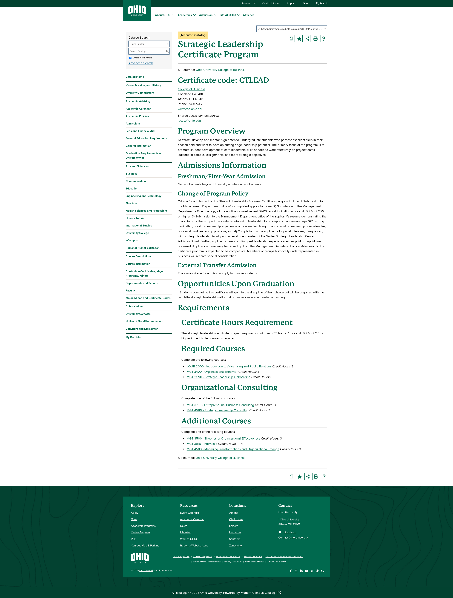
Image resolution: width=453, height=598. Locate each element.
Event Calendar (189, 513)
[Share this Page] (307, 38)
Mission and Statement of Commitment (284, 556)
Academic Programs (143, 526)
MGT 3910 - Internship (202, 443)
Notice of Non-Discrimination (144, 321)
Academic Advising (138, 101)
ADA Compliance (181, 556)
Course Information (138, 264)
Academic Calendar (138, 109)
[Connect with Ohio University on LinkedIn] (301, 571)
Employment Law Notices (228, 556)
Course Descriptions (138, 256)
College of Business (191, 89)
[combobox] (291, 28)
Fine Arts (131, 203)
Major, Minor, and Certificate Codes (148, 298)
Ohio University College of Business (220, 69)
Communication (136, 181)
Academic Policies (137, 116)
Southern (234, 539)
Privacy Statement (233, 561)
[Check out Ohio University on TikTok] (317, 571)
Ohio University (146, 570)
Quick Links (269, 3)
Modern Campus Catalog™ (258, 592)
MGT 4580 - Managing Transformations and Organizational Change (233, 449)
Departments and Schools (142, 283)
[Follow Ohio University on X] (312, 571)
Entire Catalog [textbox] (137, 44)
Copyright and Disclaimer (142, 329)
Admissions (133, 123)
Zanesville (235, 545)
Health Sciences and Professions (147, 211)
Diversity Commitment (140, 93)
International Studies (139, 225)
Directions (290, 532)
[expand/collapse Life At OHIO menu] (238, 15)
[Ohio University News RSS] (322, 571)
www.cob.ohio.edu (190, 109)
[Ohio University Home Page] (140, 557)
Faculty (130, 290)
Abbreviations (134, 306)
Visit (133, 539)
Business (131, 174)
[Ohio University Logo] (137, 14)
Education (132, 188)
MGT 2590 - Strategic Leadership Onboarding (218, 377)
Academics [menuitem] (185, 15)
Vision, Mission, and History (143, 85)
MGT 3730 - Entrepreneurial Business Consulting (220, 405)
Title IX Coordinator (276, 561)
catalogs (181, 592)
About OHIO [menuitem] (162, 15)
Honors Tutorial (135, 218)
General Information (138, 146)
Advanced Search (140, 63)
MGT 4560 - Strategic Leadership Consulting (217, 410)
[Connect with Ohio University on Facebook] (290, 571)
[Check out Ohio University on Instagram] (296, 571)
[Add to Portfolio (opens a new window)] (299, 38)
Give (305, 3)
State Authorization (254, 561)
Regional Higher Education (142, 248)
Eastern (233, 526)
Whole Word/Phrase (142, 57)
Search (323, 3)
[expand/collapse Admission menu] (215, 15)
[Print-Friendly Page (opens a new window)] (315, 38)
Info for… (247, 3)
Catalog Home (135, 77)
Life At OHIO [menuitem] (228, 15)
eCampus (132, 240)
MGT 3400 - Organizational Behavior (212, 371)
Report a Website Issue (194, 545)
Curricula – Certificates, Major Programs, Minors (145, 273)
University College (137, 233)
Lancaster (235, 532)
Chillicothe (236, 519)
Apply (290, 3)
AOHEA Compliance (202, 556)
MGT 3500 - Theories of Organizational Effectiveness (223, 438)
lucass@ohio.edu (189, 120)
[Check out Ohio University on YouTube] (306, 571)
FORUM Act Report (253, 556)
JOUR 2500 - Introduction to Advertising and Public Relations (229, 366)
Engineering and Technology (143, 196)
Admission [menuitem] (206, 15)
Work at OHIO (188, 539)
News (183, 526)
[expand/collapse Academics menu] (194, 15)
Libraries (185, 532)
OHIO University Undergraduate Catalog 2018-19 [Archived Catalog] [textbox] (290, 29)
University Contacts (138, 314)
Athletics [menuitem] (248, 15)
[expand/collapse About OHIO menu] (173, 15)
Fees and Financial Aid (140, 131)
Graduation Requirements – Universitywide (143, 155)
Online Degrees (140, 532)
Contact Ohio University (293, 537)
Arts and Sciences (137, 166)
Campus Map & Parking (145, 545)
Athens (233, 513)
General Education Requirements (147, 138)
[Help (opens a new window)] (323, 38)
